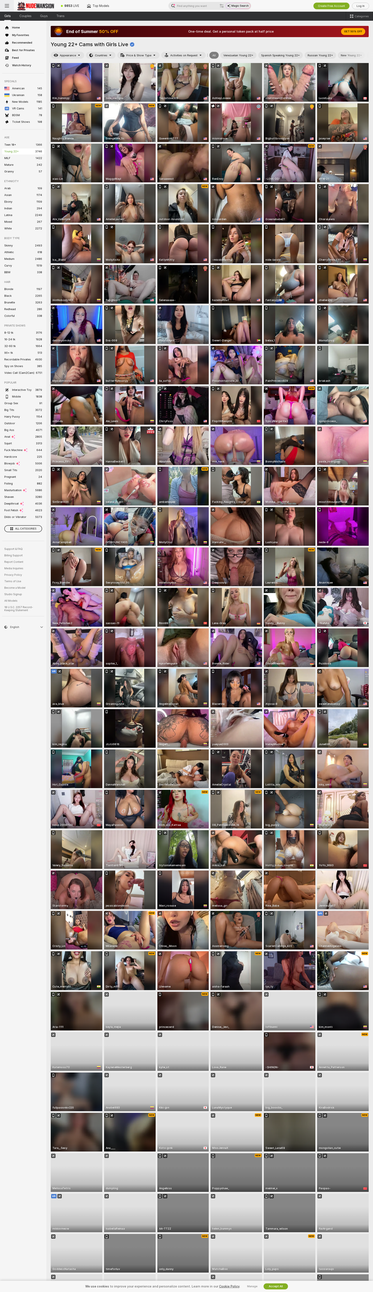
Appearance (68, 55)
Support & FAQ (13, 549)
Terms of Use (12, 581)
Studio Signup (13, 594)
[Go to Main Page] (35, 6)
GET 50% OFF (353, 31)
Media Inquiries (13, 568)
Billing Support (13, 555)
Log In (361, 6)
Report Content (13, 561)
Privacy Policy (13, 574)
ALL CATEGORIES (25, 528)
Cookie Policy (229, 1286)
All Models (10, 600)
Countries (101, 55)
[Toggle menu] (7, 6)
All (214, 55)
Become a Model (14, 587)
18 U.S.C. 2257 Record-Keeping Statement (18, 609)
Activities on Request (184, 55)
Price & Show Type (138, 55)
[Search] (222, 6)
